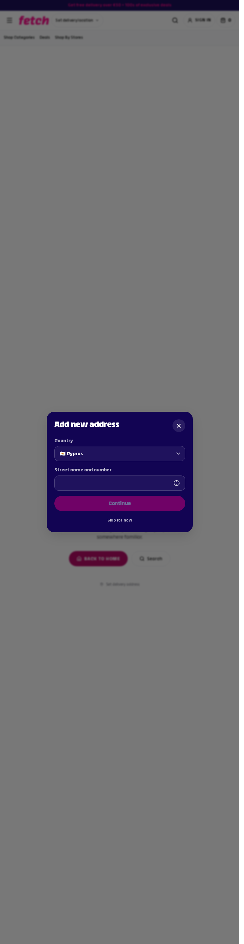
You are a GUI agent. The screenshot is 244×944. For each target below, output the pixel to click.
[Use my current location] (176, 483)
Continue (119, 503)
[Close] (179, 425)
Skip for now (119, 520)
